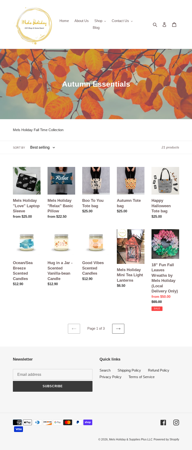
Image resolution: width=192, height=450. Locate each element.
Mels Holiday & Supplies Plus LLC (131, 439)
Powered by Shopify (166, 439)
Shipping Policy (129, 370)
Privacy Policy (111, 377)
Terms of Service (142, 377)
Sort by (19, 147)
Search (105, 370)
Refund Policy (158, 370)
